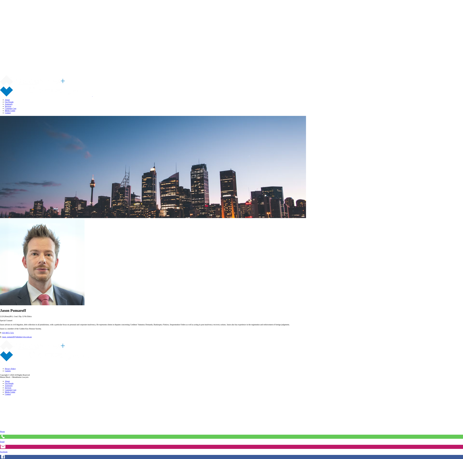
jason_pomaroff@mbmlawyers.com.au (17, 337)
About (7, 100)
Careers (8, 371)
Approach (8, 104)
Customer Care (10, 108)
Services (8, 106)
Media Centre (10, 111)
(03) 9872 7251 (8, 333)
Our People (9, 102)
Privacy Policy (10, 369)
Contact (8, 113)
